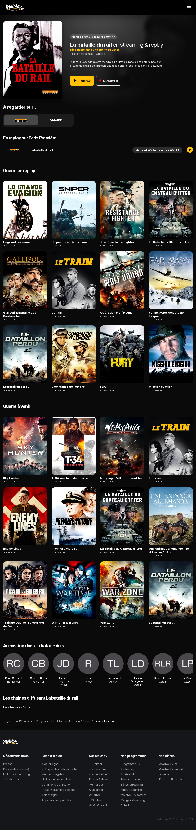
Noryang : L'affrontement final (122, 478)
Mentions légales (53, 774)
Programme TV (131, 764)
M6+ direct (96, 784)
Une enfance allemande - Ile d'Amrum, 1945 (169, 550)
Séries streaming (132, 784)
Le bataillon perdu (16, 386)
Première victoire (65, 548)
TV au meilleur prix (170, 779)
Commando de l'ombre (68, 386)
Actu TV (126, 805)
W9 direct (95, 795)
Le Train (57, 312)
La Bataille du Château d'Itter (170, 242)
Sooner (27, 707)
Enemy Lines (12, 548)
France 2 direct (99, 769)
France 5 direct (99, 779)
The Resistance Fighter (117, 242)
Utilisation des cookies (57, 779)
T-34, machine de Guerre (70, 478)
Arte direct (96, 790)
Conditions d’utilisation (56, 784)
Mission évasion (160, 386)
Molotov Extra (167, 764)
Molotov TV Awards (134, 795)
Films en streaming (82, 53)
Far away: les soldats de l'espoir (166, 314)
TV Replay (127, 769)
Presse (7, 764)
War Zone (107, 622)
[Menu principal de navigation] (189, 7)
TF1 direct (95, 764)
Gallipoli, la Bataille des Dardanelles (19, 314)
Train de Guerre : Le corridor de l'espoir (23, 624)
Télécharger (49, 795)
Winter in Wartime (65, 622)
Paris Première (11, 707)
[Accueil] (14, 7)
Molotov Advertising (16, 774)
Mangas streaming (133, 800)
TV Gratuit (127, 774)
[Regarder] (190, 150)
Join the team (12, 779)
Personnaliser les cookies (58, 790)
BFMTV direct (98, 805)
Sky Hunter (11, 478)
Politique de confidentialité (59, 769)
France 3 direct (99, 774)
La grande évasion (16, 242)
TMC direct (96, 800)
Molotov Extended (170, 769)
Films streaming (131, 779)
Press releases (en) (16, 769)
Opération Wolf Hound (116, 312)
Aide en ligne (50, 764)
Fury (103, 386)
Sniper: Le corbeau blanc (69, 242)
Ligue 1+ (164, 774)
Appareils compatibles (56, 800)
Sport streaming (131, 790)
